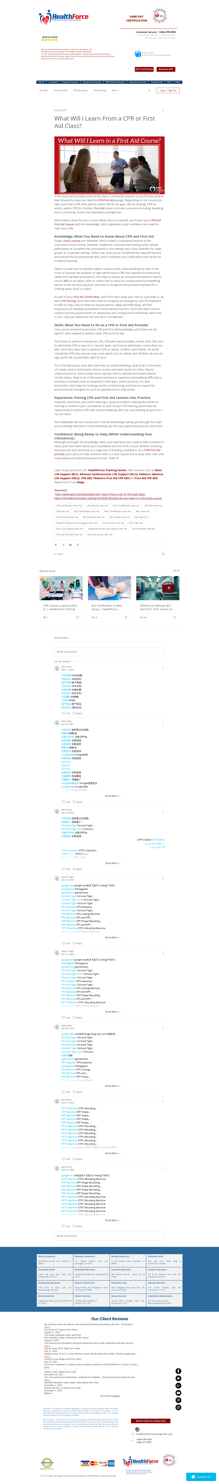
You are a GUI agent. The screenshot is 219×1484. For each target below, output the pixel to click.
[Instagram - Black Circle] (178, 1407)
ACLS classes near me (113, 522)
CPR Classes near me (97, 505)
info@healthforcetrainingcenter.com (154, 1434)
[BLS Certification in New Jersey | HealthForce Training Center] (109, 588)
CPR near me (62, 511)
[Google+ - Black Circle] (178, 1386)
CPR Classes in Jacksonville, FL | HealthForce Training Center (60, 607)
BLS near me (141, 517)
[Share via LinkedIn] (70, 544)
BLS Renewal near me (94, 517)
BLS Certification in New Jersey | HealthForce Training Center (107, 607)
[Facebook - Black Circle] (178, 1371)
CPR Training (100, 90)
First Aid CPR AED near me (69, 534)
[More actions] (163, 110)
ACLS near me (136, 522)
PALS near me (142, 511)
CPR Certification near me (69, 505)
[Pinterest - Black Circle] (178, 1400)
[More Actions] (163, 668)
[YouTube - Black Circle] (178, 1393)
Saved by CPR (60, 90)
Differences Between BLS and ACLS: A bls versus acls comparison (157, 607)
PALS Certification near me (117, 511)
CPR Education (80, 90)
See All (176, 570)
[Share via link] (77, 544)
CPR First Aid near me (67, 517)
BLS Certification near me (86, 511)
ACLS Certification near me (126, 505)
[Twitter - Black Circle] (178, 1378)
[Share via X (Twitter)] (63, 544)
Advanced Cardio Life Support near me (107, 528)
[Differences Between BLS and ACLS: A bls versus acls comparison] (157, 588)
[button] (53, 82)
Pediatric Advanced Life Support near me (76, 522)
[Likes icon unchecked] (63, 713)
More (114, 90)
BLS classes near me (120, 517)
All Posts (43, 90)
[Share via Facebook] (55, 544)
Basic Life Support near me (69, 528)
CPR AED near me (153, 505)
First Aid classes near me (100, 534)
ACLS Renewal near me (143, 528)
